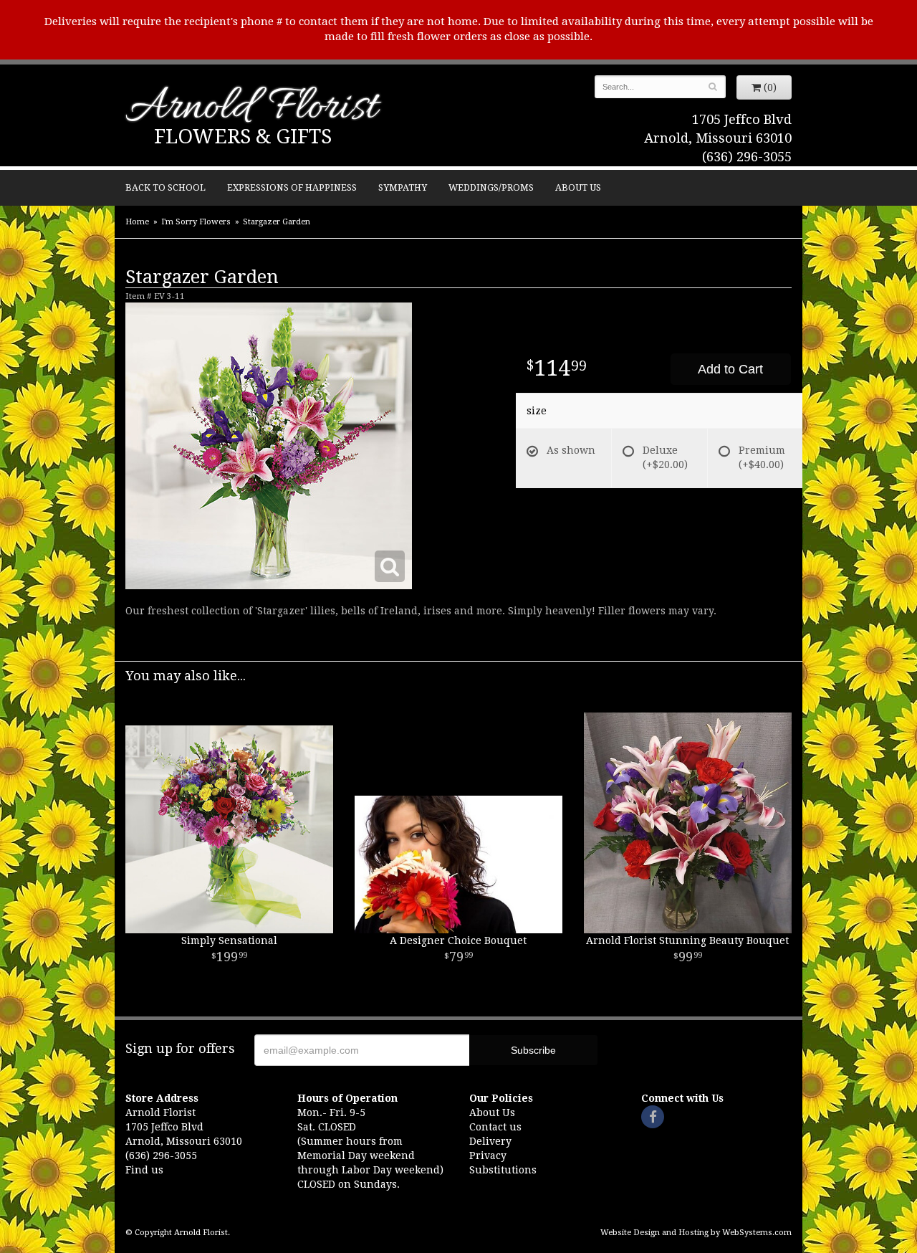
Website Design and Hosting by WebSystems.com (696, 1232)
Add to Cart (730, 369)
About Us (578, 187)
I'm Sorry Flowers (196, 222)
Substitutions (503, 1170)
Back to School (165, 187)
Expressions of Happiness (292, 187)
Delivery (490, 1141)
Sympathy (402, 187)
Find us (144, 1170)
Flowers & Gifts (243, 136)
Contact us (495, 1127)
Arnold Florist (251, 108)
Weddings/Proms (491, 187)
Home (137, 222)
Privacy (487, 1155)
